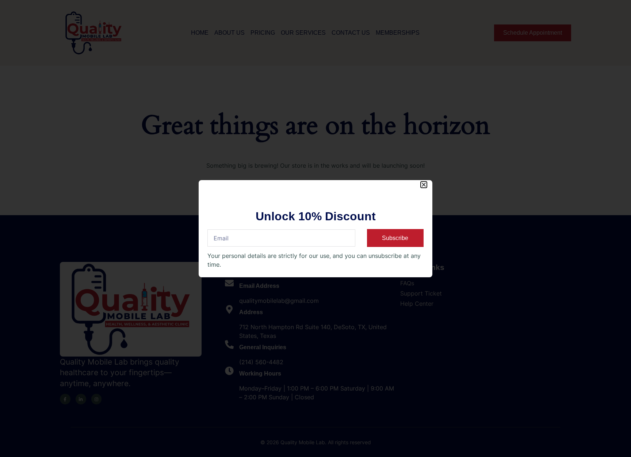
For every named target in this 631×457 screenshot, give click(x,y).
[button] (424, 184)
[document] (315, 228)
